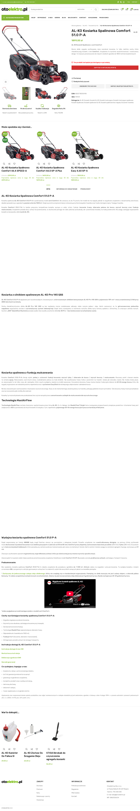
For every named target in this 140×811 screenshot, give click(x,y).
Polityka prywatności (79, 786)
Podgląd (4, 164)
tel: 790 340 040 (30, 2)
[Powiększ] (5, 82)
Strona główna (76, 25)
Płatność (40, 789)
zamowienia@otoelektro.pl (15, 2)
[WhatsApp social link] (123, 2)
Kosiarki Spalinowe (78, 102)
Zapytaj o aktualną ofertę (105, 67)
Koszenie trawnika (127, 102)
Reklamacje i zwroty (43, 796)
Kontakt (74, 796)
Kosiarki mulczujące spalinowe (123, 100)
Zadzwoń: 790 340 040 (88, 86)
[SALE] (52, 146)
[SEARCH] (95, 9)
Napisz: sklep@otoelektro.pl (122, 86)
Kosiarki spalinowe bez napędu (111, 102)
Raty (38, 793)
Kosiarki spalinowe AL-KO (92, 102)
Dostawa (40, 786)
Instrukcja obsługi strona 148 (12, 649)
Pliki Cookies (76, 793)
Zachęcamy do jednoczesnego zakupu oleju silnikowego (24, 574)
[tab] (48, 188)
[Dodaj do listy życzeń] (14, 164)
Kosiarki (86, 100)
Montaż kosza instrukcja (11, 653)
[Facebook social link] (118, 2)
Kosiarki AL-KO (94, 25)
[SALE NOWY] (18, 146)
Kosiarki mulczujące (106, 100)
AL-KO (85, 25)
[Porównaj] (9, 164)
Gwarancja (40, 800)
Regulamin (75, 789)
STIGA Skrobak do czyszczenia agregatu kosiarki (55, 756)
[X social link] (120, 2)
